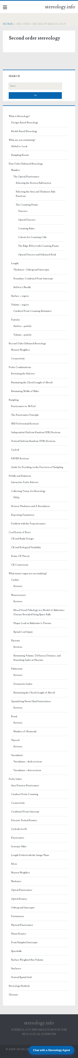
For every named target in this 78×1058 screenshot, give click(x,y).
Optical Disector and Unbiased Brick (37, 254)
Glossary (13, 994)
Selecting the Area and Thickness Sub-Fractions (36, 194)
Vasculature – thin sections (27, 770)
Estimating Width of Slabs (25, 391)
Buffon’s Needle (22, 287)
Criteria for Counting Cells (32, 237)
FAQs (16, 497)
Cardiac (15, 579)
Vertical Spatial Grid (21, 977)
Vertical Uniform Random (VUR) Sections (33, 441)
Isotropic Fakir (18, 846)
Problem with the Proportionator (28, 523)
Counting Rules (26, 228)
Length (15, 263)
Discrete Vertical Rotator (24, 820)
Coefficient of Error (20, 532)
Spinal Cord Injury (23, 631)
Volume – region (20, 304)
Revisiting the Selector (23, 373)
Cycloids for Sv (19, 829)
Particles (15, 319)
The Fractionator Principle (25, 415)
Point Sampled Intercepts (24, 942)
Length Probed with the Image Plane (30, 855)
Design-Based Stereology (24, 122)
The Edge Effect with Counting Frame (38, 246)
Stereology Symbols (19, 986)
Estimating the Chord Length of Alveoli (32, 382)
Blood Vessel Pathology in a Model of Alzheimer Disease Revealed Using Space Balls (38, 612)
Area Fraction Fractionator (25, 785)
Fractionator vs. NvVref (23, 406)
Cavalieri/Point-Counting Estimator (32, 311)
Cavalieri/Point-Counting (24, 794)
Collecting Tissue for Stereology (28, 491)
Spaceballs (16, 951)
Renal (14, 716)
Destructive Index (22, 684)
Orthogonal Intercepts (22, 907)
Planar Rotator (18, 933)
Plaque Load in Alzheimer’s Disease (32, 623)
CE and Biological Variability (26, 547)
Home (8, 24)
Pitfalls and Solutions (20, 475)
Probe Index (15, 779)
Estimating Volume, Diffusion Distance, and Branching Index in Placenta (37, 657)
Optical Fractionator (21, 890)
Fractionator (17, 837)
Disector (22, 211)
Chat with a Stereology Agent (51, 1050)
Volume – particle (22, 334)
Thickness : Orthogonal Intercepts (31, 269)
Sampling (14, 399)
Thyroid (15, 740)
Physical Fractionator (22, 925)
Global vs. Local (19, 146)
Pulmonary (16, 668)
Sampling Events (20, 155)
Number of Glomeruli (24, 731)
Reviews (17, 586)
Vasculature (17, 755)
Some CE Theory (20, 556)
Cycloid (15, 449)
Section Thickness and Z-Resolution (30, 506)
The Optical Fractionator (26, 176)
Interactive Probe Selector (24, 482)
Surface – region (20, 296)
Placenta (15, 640)
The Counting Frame (27, 204)
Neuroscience (18, 595)
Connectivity (18, 358)
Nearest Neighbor (20, 349)
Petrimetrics (17, 916)
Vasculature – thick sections (27, 761)
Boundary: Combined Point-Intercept (33, 278)
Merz (14, 863)
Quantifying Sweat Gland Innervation (31, 701)
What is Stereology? (19, 116)
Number (15, 170)
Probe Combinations (20, 367)
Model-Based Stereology (24, 131)
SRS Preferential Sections (25, 423)
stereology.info (60, 7)
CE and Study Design (22, 538)
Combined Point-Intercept (25, 811)
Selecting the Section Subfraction (33, 183)
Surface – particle (22, 326)
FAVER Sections (20, 458)
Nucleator (16, 881)
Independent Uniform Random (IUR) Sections (35, 432)
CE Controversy (19, 564)
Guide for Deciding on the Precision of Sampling (37, 467)
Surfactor (16, 968)
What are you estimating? (22, 140)
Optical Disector (26, 219)
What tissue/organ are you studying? (28, 573)
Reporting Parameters (22, 514)
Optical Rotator (19, 898)
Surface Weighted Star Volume (27, 959)
